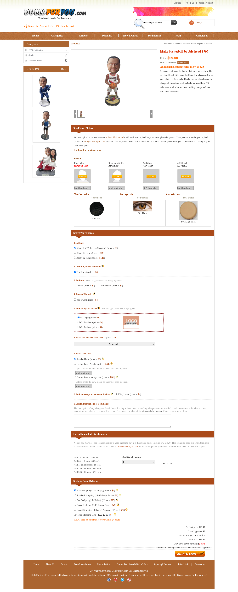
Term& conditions (82, 564)
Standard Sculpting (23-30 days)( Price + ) (97, 495)
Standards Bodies (35, 61)
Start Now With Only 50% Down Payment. (54, 26)
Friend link (183, 564)
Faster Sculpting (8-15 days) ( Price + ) (96, 505)
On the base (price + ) (91, 327)
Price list (107, 35)
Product (178, 43)
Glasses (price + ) (85, 285)
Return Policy (103, 564)
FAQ (178, 35)
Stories (64, 564)
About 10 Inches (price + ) (90, 253)
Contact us (202, 35)
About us (190, 3)
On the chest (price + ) (91, 322)
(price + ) (111, 337)
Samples (83, 35)
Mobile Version (206, 3)
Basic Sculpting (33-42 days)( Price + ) (95, 490)
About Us (50, 564)
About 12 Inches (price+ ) (90, 258)
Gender (31, 55)
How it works (130, 35)
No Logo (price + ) (90, 317)
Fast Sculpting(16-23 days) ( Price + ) (95, 500)
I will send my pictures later (88, 150)
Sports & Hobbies (205, 43)
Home (35, 35)
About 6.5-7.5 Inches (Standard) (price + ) (97, 248)
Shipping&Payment (162, 564)
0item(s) (198, 22)
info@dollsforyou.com (94, 141)
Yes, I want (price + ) (87, 272)
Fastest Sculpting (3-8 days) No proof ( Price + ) (100, 510)
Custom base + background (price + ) (95, 377)
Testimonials (154, 35)
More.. (63, 69)
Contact (177, 3)
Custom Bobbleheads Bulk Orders (132, 564)
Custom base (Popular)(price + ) (93, 364)
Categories (57, 35)
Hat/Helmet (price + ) (111, 285)
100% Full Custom (35, 50)
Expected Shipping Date (85, 515)
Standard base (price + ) (89, 359)
